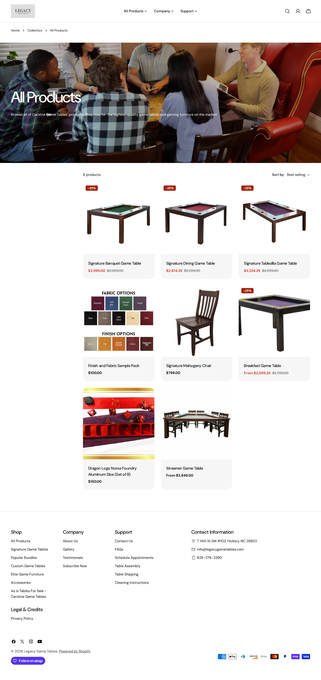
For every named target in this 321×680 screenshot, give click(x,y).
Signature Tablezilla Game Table (270, 263)
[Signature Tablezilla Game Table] (274, 218)
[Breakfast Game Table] (274, 321)
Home (15, 30)
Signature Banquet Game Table (114, 263)
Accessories (21, 582)
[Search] (287, 11)
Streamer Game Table (184, 468)
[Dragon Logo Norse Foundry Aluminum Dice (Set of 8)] (118, 423)
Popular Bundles (24, 557)
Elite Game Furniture (27, 574)
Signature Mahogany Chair (188, 365)
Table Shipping (126, 574)
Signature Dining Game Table (190, 263)
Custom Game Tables (28, 566)
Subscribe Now (75, 566)
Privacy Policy (22, 618)
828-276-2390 (209, 557)
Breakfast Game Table (262, 365)
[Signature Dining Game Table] (196, 218)
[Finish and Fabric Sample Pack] (118, 321)
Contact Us (124, 541)
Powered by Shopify (75, 651)
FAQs (119, 549)
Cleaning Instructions (132, 582)
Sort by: (278, 174)
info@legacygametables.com (220, 549)
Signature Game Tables (29, 549)
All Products (20, 541)
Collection (35, 30)
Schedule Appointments (134, 557)
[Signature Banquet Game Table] (118, 218)
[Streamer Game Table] (196, 423)
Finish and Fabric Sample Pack (113, 365)
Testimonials (73, 557)
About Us (70, 541)
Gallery (68, 549)
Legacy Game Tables (40, 651)
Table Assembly (127, 566)
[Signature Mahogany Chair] (196, 321)
